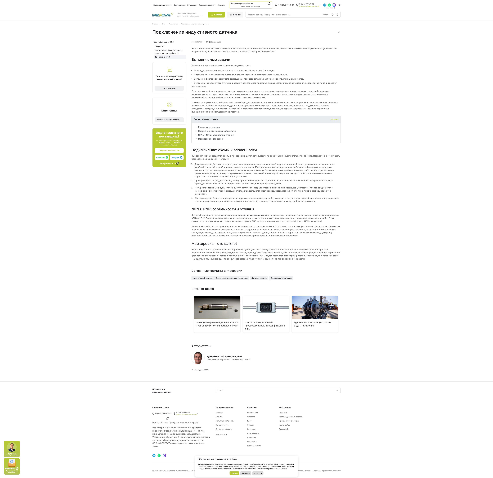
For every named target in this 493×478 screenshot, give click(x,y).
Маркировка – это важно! (211, 138)
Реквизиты (252, 441)
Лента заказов (222, 425)
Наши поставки (254, 445)
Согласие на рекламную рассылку (327, 471)
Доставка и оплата (224, 429)
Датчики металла (259, 278)
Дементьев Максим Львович (224, 356)
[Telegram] (324, 5)
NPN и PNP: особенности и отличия (216, 135)
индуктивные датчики (250, 215)
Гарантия (283, 412)
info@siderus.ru (260, 3)
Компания (252, 407)
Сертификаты (253, 433)
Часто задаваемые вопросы (291, 417)
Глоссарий (283, 429)
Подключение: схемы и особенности (217, 131)
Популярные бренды (225, 421)
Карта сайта (284, 425)
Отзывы (250, 425)
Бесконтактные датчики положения (232, 278)
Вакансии (251, 429)
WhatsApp (160, 157)
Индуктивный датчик (202, 278)
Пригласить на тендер (289, 421)
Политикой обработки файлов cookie (272, 469)
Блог (249, 421)
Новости (251, 417)
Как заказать (221, 434)
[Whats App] (329, 5)
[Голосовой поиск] (332, 14)
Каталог (219, 412)
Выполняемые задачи (209, 127)
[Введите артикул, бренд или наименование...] (337, 15)
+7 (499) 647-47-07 (286, 5)
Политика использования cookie (298, 471)
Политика (251, 437)
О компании (252, 412)
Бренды (219, 417)
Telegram (175, 157)
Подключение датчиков (281, 278)
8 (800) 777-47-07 (306, 4)
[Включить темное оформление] (340, 5)
